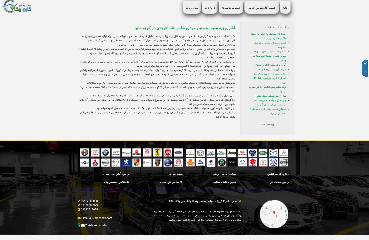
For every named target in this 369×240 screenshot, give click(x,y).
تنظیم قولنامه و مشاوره (224, 182)
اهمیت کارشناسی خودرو (261, 8)
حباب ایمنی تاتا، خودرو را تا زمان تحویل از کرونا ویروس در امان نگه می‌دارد (269, 78)
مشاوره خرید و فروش (224, 174)
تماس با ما (192, 8)
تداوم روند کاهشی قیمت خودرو (270, 96)
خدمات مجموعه (231, 8)
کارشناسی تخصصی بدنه (116, 182)
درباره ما (210, 8)
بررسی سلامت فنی (279, 182)
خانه (285, 8)
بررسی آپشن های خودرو (116, 174)
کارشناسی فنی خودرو (171, 182)
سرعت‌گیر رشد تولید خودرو (272, 70)
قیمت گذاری (176, 174)
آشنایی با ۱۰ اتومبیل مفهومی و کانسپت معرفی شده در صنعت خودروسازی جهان (267, 56)
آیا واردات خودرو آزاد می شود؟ (270, 65)
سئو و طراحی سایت (97, 225)
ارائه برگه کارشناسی (278, 174)
